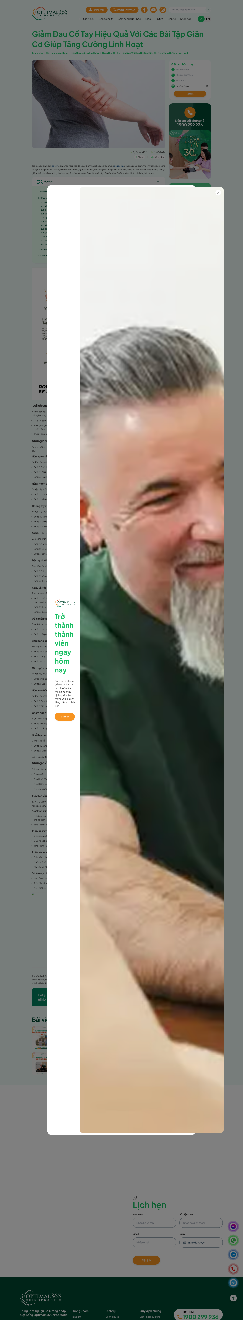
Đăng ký (65, 716)
